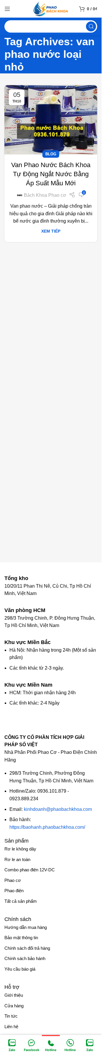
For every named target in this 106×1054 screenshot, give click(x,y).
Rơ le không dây (20, 848)
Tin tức (11, 1015)
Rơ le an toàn (17, 859)
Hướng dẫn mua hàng (25, 927)
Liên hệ (11, 1026)
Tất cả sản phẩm (20, 901)
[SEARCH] (91, 26)
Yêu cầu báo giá (19, 968)
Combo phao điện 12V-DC (29, 869)
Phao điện (14, 890)
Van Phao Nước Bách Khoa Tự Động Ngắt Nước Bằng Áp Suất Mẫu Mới (50, 174)
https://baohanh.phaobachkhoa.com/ (47, 827)
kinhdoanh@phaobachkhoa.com (58, 809)
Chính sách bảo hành (24, 958)
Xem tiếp (50, 231)
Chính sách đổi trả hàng (27, 948)
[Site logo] (51, 8)
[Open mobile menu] (7, 9)
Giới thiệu (13, 995)
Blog (50, 154)
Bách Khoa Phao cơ (45, 195)
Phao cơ (12, 880)
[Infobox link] (19, 578)
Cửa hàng (14, 1005)
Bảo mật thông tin (21, 937)
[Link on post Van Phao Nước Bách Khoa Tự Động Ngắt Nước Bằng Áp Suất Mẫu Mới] (50, 119)
